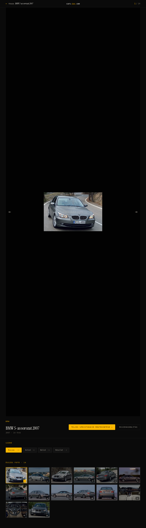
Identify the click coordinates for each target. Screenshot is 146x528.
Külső (29, 450)
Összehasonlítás (128, 427)
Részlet (61, 450)
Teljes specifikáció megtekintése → (92, 427)
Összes (13, 450)
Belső (44, 450)
